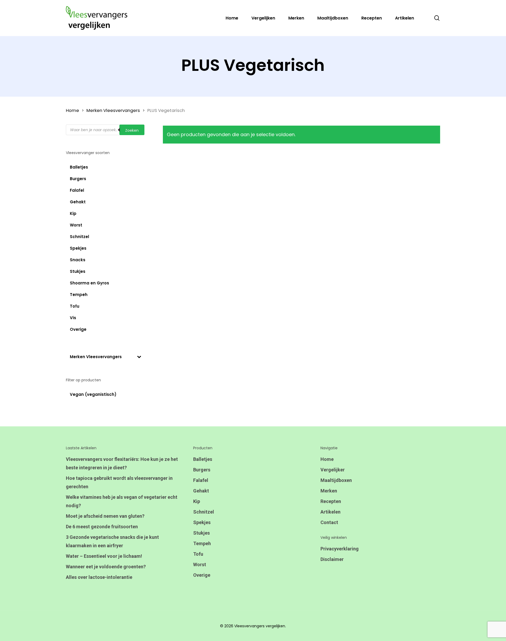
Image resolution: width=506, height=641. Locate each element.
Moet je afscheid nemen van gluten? (105, 516)
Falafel (200, 480)
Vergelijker (332, 469)
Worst (199, 564)
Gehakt (201, 491)
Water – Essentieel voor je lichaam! (104, 556)
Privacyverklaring (339, 548)
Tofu (198, 554)
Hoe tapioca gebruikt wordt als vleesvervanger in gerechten (119, 482)
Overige (201, 575)
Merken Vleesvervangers (113, 110)
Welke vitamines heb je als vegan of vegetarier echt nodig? (121, 501)
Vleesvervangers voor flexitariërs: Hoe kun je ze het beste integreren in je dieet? (122, 463)
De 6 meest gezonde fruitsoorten (102, 526)
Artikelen (330, 512)
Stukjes (201, 533)
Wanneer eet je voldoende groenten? (106, 566)
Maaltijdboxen (336, 480)
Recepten (330, 501)
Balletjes (202, 459)
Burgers (201, 469)
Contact (329, 522)
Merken (328, 491)
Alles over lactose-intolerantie (99, 577)
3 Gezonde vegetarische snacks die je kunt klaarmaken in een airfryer (112, 541)
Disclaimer (332, 559)
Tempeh (202, 543)
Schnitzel (203, 512)
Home (72, 110)
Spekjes (202, 522)
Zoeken (132, 130)
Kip (196, 501)
